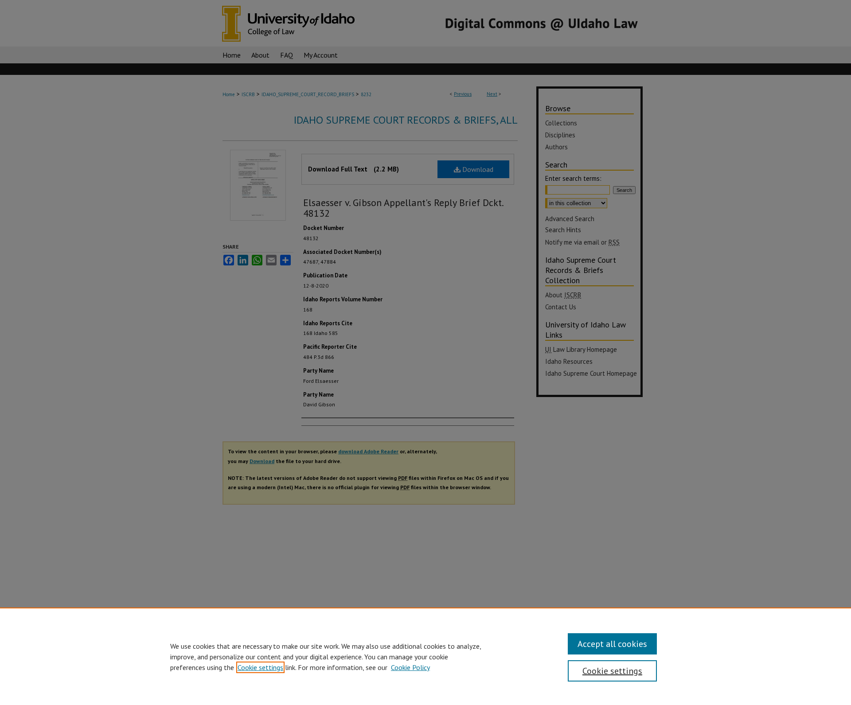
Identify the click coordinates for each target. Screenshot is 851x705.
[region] (425, 656)
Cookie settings (260, 667)
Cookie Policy (410, 667)
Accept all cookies (612, 644)
